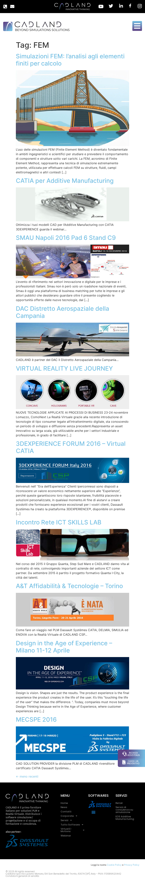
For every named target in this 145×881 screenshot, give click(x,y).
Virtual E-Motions (66, 830)
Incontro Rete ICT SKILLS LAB (58, 522)
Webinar (66, 835)
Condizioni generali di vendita (22, 876)
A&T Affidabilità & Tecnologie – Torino (69, 586)
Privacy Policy (131, 864)
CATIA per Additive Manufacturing (65, 180)
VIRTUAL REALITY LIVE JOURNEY (64, 368)
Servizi (64, 820)
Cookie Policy (114, 864)
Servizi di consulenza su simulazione (124, 810)
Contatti (66, 811)
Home (64, 803)
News (64, 807)
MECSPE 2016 (36, 719)
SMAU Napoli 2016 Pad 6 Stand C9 (66, 237)
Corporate (67, 816)
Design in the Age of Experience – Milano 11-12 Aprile (64, 646)
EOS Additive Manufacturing (125, 818)
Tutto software (70, 824)
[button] (93, 812)
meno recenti (27, 776)
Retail (119, 803)
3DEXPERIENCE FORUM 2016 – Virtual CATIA (71, 447)
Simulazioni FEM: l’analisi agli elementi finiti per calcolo (70, 59)
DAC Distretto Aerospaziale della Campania (62, 312)
